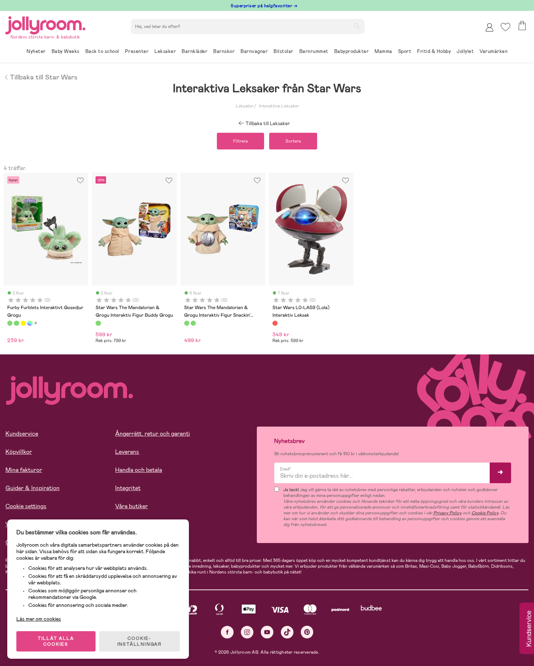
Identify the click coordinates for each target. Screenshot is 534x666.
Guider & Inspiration (32, 488)
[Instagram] (247, 632)
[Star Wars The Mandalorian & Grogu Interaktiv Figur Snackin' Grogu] (186, 323)
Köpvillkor (18, 452)
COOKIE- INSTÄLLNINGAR (139, 641)
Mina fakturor (23, 470)
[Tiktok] (287, 632)
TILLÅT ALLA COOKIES (56, 641)
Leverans (127, 452)
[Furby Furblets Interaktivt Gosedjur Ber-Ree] (29, 323)
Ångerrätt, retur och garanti (152, 433)
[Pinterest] (307, 632)
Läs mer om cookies (38, 619)
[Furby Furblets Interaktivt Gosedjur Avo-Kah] (16, 323)
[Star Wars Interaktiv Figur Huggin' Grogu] (193, 323)
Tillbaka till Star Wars (43, 77)
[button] (505, 27)
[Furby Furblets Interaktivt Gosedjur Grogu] (9, 323)
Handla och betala (138, 470)
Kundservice (21, 433)
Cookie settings (25, 506)
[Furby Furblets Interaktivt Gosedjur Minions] (23, 323)
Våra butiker (131, 506)
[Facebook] (227, 632)
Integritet (128, 488)
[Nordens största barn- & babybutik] (45, 24)
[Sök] (356, 25)
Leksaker (244, 106)
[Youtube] (267, 632)
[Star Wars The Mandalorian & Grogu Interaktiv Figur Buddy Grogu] (98, 323)
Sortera (293, 141)
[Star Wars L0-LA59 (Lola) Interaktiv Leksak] (275, 323)
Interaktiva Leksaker (279, 106)
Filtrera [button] (240, 141)
